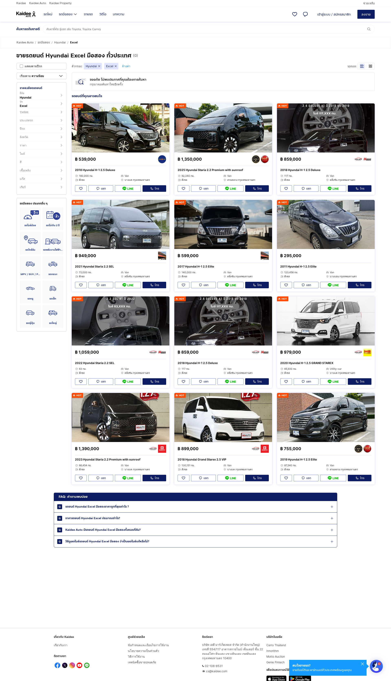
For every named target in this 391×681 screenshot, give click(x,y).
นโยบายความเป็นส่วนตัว (143, 650)
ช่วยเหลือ (369, 3)
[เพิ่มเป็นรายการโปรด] (81, 188)
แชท (103, 188)
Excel (74, 42)
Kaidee (21, 3)
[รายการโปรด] (294, 14)
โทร (157, 188)
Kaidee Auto (37, 3)
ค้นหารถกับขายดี (28, 29)
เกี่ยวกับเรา (60, 645)
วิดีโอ (102, 14)
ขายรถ (88, 14)
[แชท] (305, 14)
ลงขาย (366, 14)
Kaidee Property (60, 3)
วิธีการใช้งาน (136, 656)
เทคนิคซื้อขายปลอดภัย (142, 662)
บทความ (118, 14)
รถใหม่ (48, 14)
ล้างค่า (126, 66)
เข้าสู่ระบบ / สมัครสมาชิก (334, 14)
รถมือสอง (65, 14)
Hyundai (60, 42)
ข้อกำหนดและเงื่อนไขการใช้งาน (148, 645)
